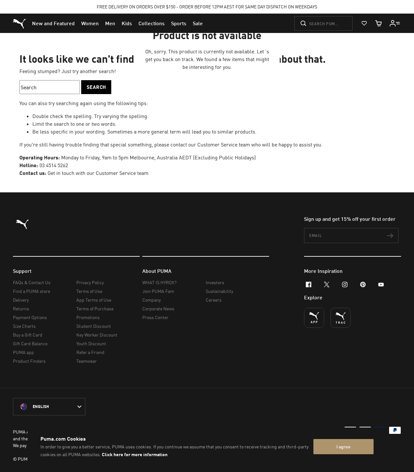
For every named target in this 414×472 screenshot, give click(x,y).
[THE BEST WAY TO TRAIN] (341, 318)
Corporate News (158, 308)
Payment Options (30, 317)
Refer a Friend (90, 352)
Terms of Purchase (95, 308)
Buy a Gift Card (27, 335)
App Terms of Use (93, 300)
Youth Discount (91, 343)
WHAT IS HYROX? (159, 282)
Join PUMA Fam (158, 291)
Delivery (21, 300)
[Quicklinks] (395, 23)
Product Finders (29, 361)
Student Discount (93, 326)
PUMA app (23, 352)
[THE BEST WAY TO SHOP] (314, 318)
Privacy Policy (90, 282)
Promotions (88, 317)
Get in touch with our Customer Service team (98, 173)
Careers (214, 300)
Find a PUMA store (31, 291)
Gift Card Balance (30, 343)
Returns (21, 308)
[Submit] (303, 23)
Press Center (155, 317)
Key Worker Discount (96, 335)
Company (151, 300)
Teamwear (86, 361)
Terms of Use (89, 291)
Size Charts (24, 326)
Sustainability (219, 291)
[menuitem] (53, 23)
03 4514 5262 (53, 165)
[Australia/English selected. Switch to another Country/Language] (49, 406)
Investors (215, 282)
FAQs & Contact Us (31, 282)
